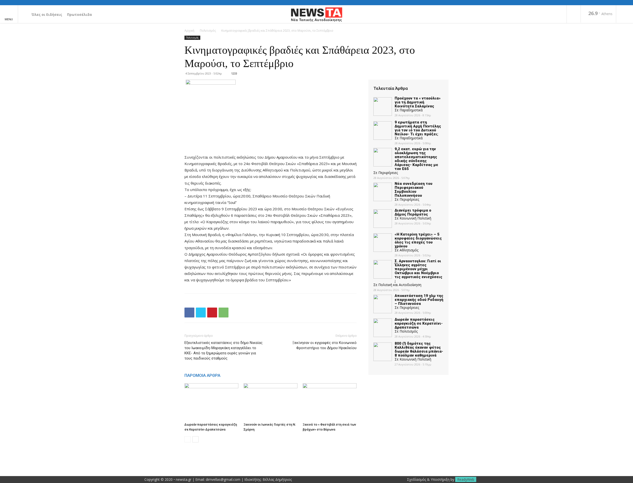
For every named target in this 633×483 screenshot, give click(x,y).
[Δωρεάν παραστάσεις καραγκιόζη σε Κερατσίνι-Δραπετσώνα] (211, 401)
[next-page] (195, 439)
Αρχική (189, 30)
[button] (624, 14)
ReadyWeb (465, 479)
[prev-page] (187, 439)
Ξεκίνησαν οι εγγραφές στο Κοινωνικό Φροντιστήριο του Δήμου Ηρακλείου (324, 345)
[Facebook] (573, 14)
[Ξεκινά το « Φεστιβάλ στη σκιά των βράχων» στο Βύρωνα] (330, 401)
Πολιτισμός (208, 30)
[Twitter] (201, 312)
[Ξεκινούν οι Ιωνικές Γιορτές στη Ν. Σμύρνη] (270, 401)
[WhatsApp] (223, 312)
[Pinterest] (212, 312)
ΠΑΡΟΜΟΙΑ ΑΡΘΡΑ (202, 375)
